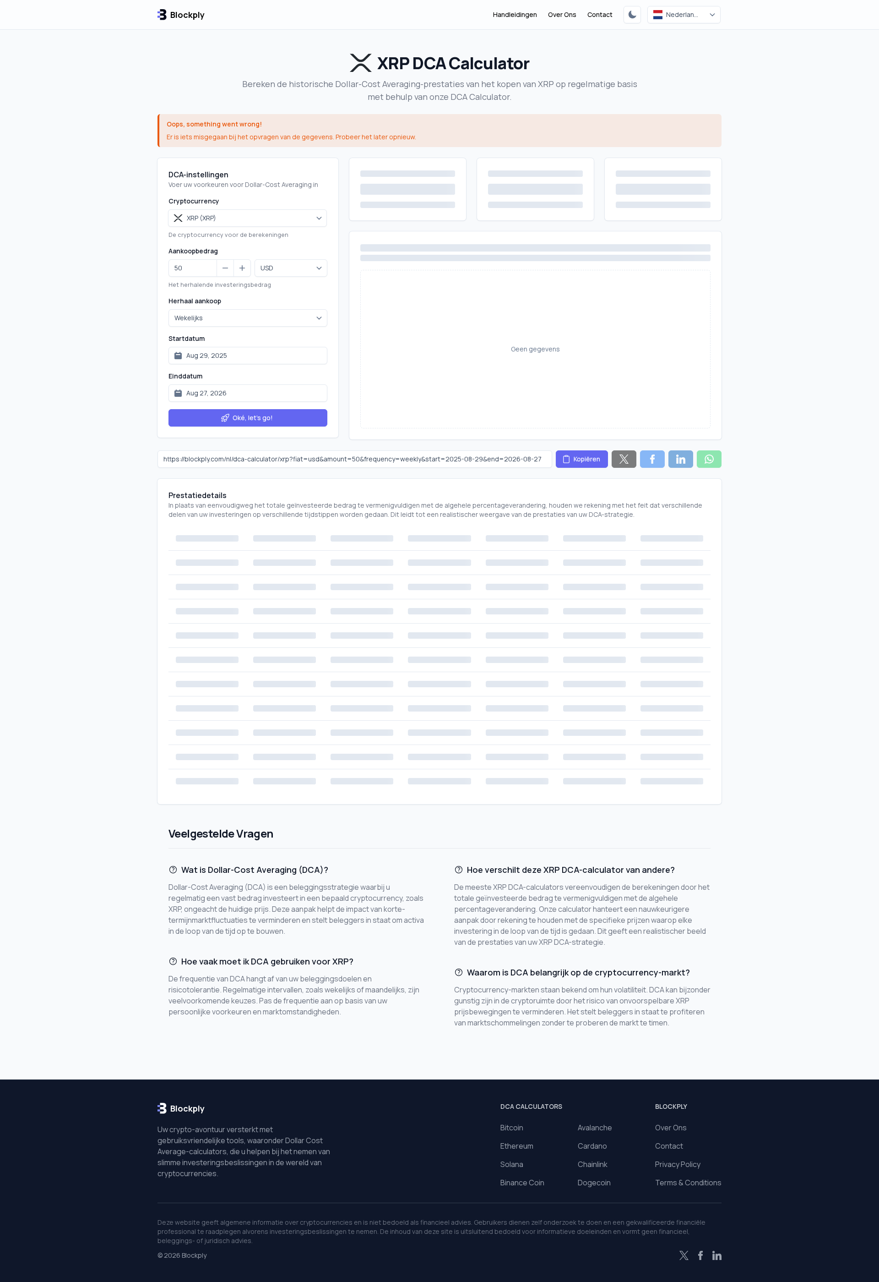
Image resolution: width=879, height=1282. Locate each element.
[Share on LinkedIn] (680, 459)
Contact (600, 14)
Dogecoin (594, 1183)
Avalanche (595, 1128)
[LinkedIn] (717, 1255)
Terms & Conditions (688, 1183)
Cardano (592, 1146)
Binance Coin (522, 1183)
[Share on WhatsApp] (709, 459)
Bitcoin (511, 1128)
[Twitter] (684, 1255)
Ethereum (516, 1146)
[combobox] (247, 218)
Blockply (194, 1255)
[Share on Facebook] (652, 459)
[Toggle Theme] (632, 14)
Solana (511, 1164)
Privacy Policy (677, 1164)
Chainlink (593, 1164)
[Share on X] (624, 459)
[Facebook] (700, 1255)
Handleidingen (515, 14)
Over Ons (562, 14)
